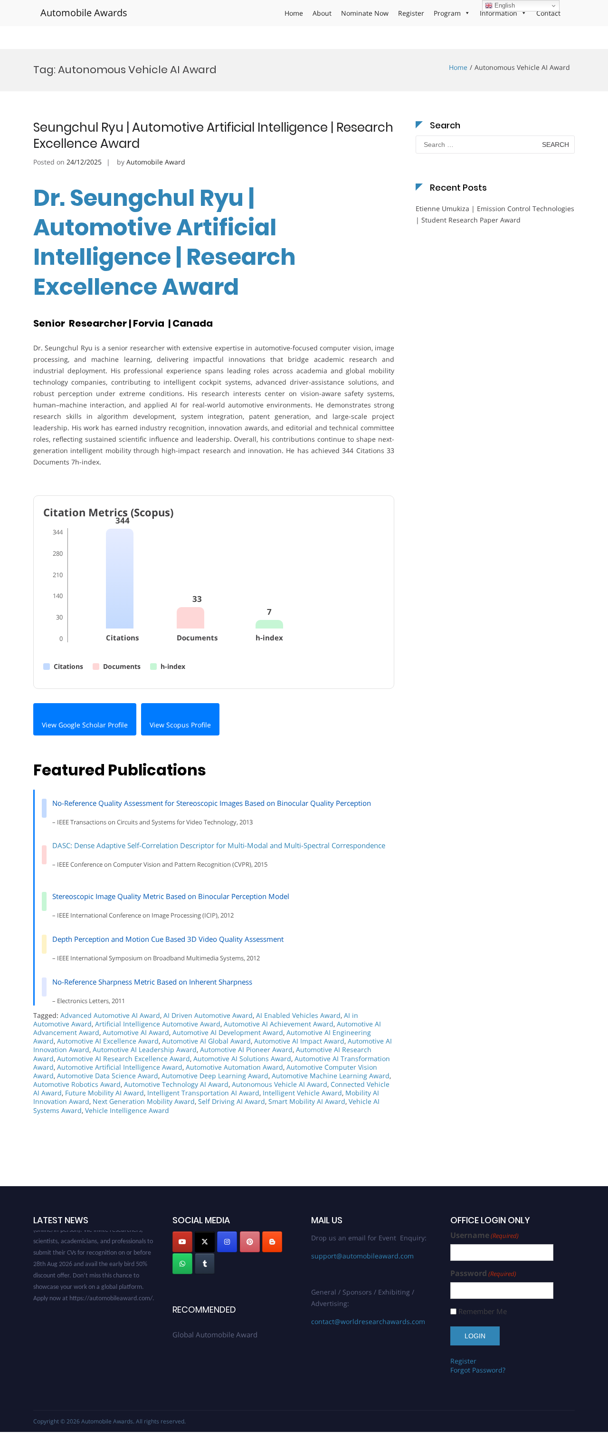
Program (447, 13)
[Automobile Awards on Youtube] (182, 1241)
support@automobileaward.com (362, 1255)
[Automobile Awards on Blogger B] (272, 1241)
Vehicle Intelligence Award (127, 1110)
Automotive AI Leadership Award (145, 1049)
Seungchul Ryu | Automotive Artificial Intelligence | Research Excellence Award (213, 135)
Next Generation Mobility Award (144, 1101)
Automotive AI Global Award (206, 1040)
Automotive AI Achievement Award (278, 1023)
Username (484, 1235)
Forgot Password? (477, 1369)
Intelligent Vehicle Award (302, 1092)
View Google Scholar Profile (85, 724)
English (504, 5)
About (322, 13)
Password (483, 1273)
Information (498, 13)
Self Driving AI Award (231, 1101)
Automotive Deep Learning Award (215, 1075)
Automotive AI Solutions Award (242, 1058)
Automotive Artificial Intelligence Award (119, 1067)
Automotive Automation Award (234, 1067)
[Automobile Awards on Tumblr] (205, 1263)
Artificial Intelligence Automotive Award (157, 1023)
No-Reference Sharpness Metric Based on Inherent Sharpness (152, 981)
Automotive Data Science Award (107, 1075)
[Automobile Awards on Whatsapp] (182, 1263)
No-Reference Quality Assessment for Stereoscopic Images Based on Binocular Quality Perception (211, 803)
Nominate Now (365, 13)
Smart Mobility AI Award (306, 1101)
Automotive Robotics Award (77, 1084)
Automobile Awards (83, 12)
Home (294, 13)
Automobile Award (155, 161)
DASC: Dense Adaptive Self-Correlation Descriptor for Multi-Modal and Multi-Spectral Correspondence (218, 845)
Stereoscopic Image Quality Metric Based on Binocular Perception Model (170, 896)
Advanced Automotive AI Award (110, 1015)
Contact (548, 13)
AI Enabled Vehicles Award (298, 1015)
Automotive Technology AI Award (176, 1084)
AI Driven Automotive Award (208, 1015)
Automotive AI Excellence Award (108, 1040)
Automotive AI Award (136, 1032)
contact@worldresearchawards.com (368, 1321)
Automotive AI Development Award (227, 1032)
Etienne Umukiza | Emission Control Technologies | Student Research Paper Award (495, 214)
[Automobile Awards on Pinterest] (250, 1241)
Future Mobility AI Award (104, 1092)
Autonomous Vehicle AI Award (279, 1084)
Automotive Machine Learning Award (331, 1075)
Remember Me (482, 1311)
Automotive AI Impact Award (299, 1040)
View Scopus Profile (180, 724)
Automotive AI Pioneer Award (246, 1049)
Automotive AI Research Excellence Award (123, 1058)
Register (411, 13)
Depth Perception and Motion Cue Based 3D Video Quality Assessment (168, 939)
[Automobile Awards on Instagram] (227, 1241)
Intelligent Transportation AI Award (203, 1092)
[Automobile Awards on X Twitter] (205, 1241)
